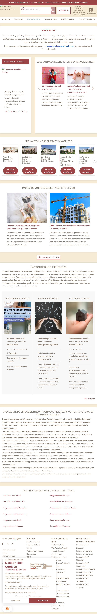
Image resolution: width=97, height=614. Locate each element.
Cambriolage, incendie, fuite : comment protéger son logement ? (48, 343)
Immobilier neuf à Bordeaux (61, 502)
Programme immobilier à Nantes (63, 508)
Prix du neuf (67, 19)
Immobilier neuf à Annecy (60, 526)
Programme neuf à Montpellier (15, 508)
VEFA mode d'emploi (59, 548)
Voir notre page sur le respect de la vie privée (20, 592)
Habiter (6, 19)
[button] (7, 609)
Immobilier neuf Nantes (85, 569)
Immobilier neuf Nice (84, 572)
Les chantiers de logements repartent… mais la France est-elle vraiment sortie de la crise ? (79, 356)
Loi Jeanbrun (33, 19)
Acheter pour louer (58, 581)
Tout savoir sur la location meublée (17, 359)
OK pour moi (42, 600)
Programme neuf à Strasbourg (15, 514)
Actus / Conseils (86, 19)
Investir (19, 19)
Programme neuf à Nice (59, 520)
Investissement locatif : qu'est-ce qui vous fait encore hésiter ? (79, 342)
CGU (29, 557)
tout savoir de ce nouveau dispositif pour (48, 2)
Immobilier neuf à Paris (12, 496)
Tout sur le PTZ (57, 545)
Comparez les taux (49, 257)
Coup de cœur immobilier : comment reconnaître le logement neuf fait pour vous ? (48, 383)
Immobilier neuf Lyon (84, 554)
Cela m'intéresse (10, 171)
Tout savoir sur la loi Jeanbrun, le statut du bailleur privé (16, 342)
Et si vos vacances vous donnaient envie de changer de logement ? (78, 385)
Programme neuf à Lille (12, 520)
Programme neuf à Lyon (60, 496)
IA (64, 11)
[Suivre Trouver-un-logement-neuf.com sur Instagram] (7, 543)
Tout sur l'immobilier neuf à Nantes (17, 367)
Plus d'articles (89, 399)
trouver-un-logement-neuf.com (60, 46)
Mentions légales (33, 542)
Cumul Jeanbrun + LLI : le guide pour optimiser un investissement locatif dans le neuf (48, 368)
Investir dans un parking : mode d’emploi (57, 606)
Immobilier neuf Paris (84, 575)
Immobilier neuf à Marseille (13, 502)
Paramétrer (15, 600)
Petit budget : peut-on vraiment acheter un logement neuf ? (46, 356)
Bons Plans (51, 19)
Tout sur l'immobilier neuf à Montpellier (17, 351)
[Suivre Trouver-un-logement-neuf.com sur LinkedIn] (12, 543)
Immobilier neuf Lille (84, 551)
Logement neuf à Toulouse (61, 514)
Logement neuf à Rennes (13, 526)
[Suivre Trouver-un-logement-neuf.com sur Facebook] (2, 543)
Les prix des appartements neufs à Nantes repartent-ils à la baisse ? (78, 371)
